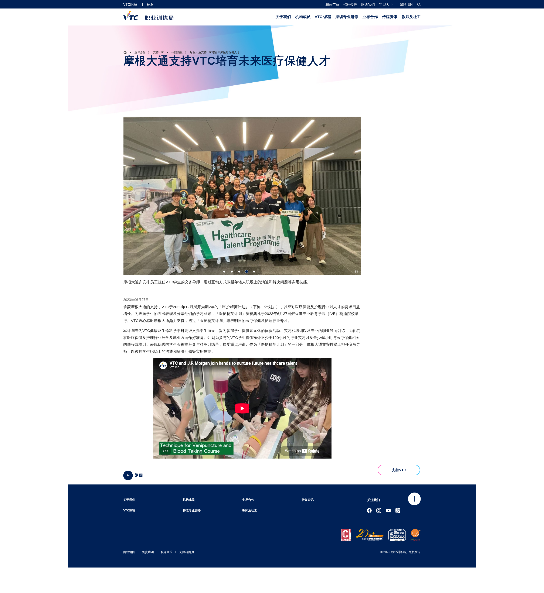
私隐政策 (167, 552)
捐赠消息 (177, 52)
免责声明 (148, 552)
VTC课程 (129, 510)
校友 (150, 4)
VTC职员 (130, 4)
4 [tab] (246, 271)
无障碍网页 (186, 552)
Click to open (414, 499)
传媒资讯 (389, 17)
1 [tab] (224, 271)
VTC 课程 (323, 17)
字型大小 (386, 4)
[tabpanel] (242, 202)
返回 (139, 475)
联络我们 (368, 4)
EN (410, 4)
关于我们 (283, 17)
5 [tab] (254, 271)
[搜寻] (419, 4)
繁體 (403, 4)
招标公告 (350, 4)
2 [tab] (232, 271)
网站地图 (129, 552)
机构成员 (302, 17)
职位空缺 (332, 4)
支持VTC (158, 52)
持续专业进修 (346, 17)
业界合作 (370, 17)
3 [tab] (239, 271)
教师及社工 (411, 17)
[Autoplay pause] (356, 271)
